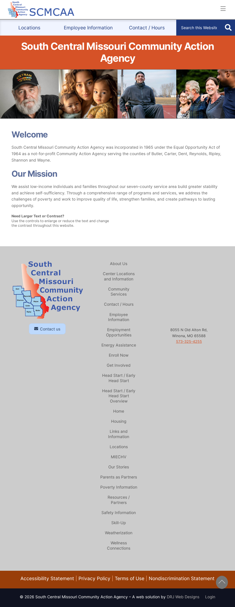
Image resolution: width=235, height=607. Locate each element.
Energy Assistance (118, 345)
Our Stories (118, 466)
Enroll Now (119, 355)
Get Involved (119, 365)
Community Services (118, 292)
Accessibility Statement (47, 578)
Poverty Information (118, 487)
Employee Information (88, 28)
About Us (118, 263)
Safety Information (118, 512)
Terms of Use (129, 578)
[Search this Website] (228, 28)
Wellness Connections (118, 545)
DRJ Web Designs (186, 596)
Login (210, 596)
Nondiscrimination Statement (182, 578)
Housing (118, 421)
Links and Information (118, 434)
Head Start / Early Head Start (118, 378)
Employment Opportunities (118, 332)
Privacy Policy (94, 578)
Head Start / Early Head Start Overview (118, 395)
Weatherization (118, 532)
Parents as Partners (118, 477)
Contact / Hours (147, 28)
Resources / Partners (119, 500)
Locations (29, 28)
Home (118, 411)
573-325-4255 (189, 341)
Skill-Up (118, 522)
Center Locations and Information (119, 276)
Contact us (50, 329)
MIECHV (118, 456)
